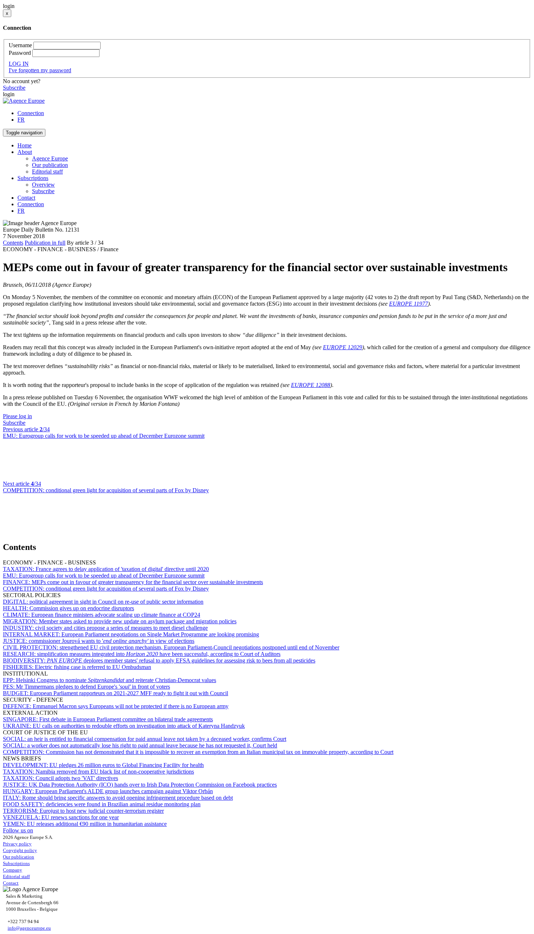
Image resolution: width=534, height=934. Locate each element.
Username (20, 45)
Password (20, 53)
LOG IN (19, 64)
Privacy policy (17, 844)
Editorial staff (47, 171)
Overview (43, 185)
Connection (30, 113)
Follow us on (18, 830)
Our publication (50, 165)
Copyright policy (20, 850)
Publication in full (45, 243)
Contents (13, 243)
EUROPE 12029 (342, 347)
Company (12, 870)
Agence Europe (50, 158)
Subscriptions (16, 863)
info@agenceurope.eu (29, 928)
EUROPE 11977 (408, 304)
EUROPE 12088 (310, 385)
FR (21, 120)
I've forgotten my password (40, 70)
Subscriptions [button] (32, 178)
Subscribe (14, 88)
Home (24, 145)
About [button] (24, 152)
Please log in (17, 416)
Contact (26, 198)
